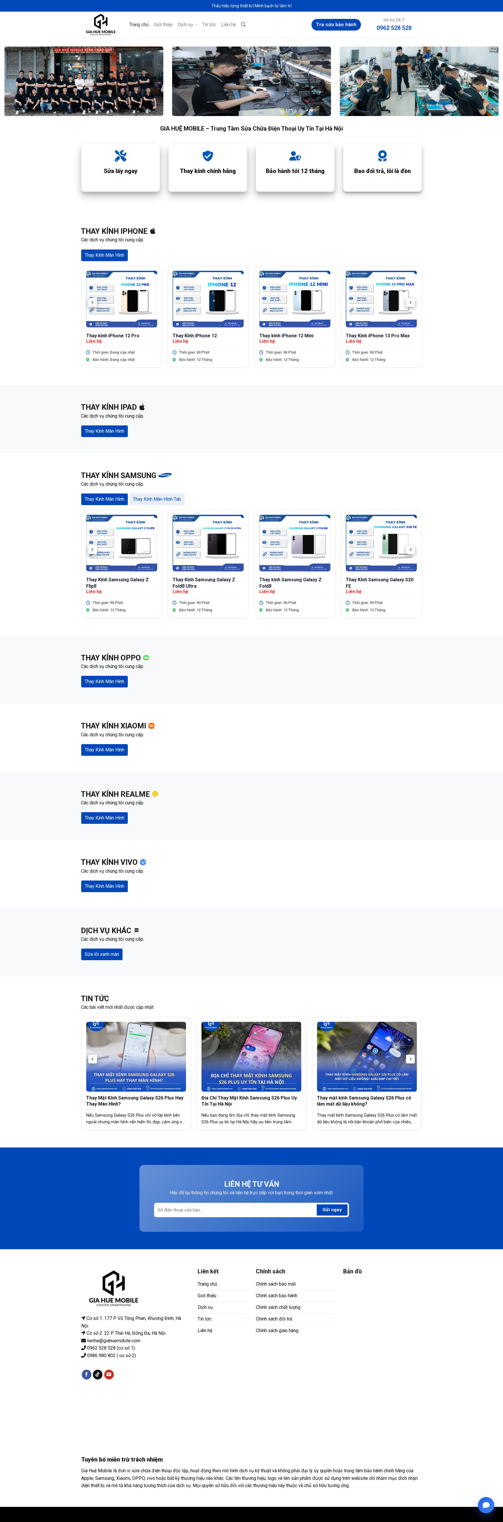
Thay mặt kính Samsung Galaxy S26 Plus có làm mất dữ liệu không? (364, 1100)
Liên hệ (228, 24)
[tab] (104, 255)
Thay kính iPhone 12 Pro (112, 335)
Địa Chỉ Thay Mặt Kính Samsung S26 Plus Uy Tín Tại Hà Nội (249, 1100)
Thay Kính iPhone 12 (195, 335)
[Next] (410, 302)
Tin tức (209, 24)
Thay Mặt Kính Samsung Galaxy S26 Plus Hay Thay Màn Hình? (134, 1100)
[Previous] (92, 302)
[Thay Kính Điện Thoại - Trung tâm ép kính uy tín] (101, 25)
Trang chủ (139, 24)
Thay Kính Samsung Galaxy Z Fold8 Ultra (204, 583)
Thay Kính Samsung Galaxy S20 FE (379, 583)
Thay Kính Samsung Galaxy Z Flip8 (117, 583)
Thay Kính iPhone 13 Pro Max (378, 335)
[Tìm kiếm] (243, 24)
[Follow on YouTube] (109, 1375)
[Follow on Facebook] (86, 1375)
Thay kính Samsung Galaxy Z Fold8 (290, 583)
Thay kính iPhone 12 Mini (286, 335)
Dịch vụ (185, 24)
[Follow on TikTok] (97, 1375)
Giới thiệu (163, 24)
